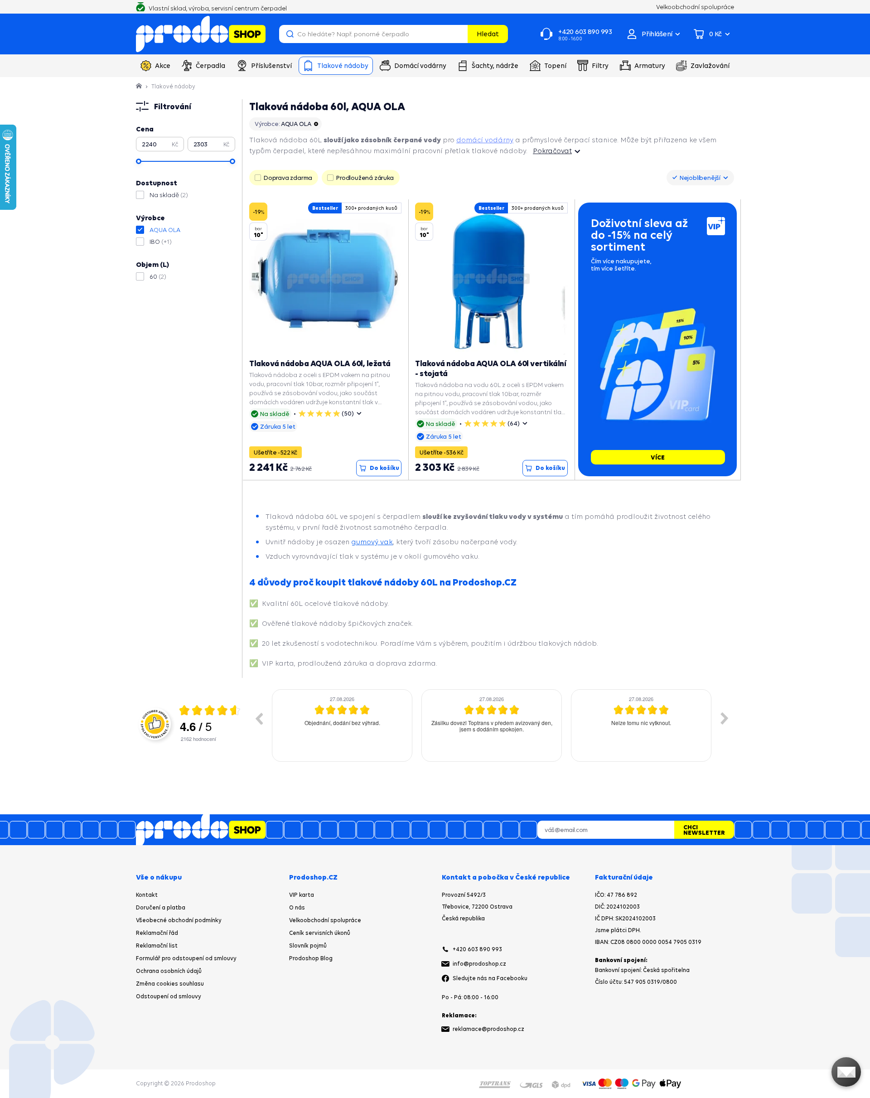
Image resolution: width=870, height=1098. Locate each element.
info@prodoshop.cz (479, 963)
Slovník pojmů (308, 945)
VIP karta (301, 894)
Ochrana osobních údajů (169, 970)
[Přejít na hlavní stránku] (201, 34)
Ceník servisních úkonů (319, 932)
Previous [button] (259, 718)
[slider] (138, 161)
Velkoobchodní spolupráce (325, 920)
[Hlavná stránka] (139, 86)
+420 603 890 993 (477, 949)
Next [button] (724, 718)
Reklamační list (157, 945)
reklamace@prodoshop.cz (488, 1028)
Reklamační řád (157, 932)
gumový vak (372, 542)
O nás (297, 907)
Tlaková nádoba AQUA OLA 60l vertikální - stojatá (490, 368)
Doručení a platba (160, 907)
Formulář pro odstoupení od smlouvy (186, 958)
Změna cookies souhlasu (170, 983)
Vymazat (459, 34)
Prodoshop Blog (311, 958)
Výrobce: (283, 123)
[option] (342, 725)
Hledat (488, 34)
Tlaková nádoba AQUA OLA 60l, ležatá (320, 363)
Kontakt (147, 894)
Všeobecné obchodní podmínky (179, 920)
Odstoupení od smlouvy (168, 996)
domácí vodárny (484, 140)
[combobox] (700, 177)
